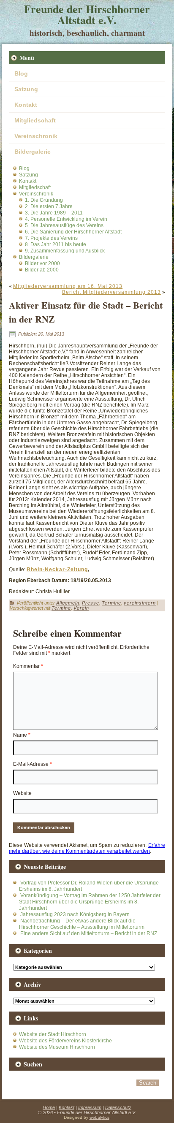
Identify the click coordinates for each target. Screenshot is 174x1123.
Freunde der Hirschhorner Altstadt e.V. (87, 14)
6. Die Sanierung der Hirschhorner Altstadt (73, 232)
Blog (21, 73)
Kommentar (28, 666)
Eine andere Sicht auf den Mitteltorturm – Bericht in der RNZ (88, 933)
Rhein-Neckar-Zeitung (57, 569)
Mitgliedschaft (35, 120)
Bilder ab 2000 (42, 270)
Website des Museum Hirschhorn (57, 1047)
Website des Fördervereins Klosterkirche (65, 1041)
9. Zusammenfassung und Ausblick (65, 251)
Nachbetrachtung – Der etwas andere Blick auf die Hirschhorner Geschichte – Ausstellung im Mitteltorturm (81, 924)
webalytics (99, 1117)
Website (22, 793)
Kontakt (25, 104)
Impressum (89, 1107)
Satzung (26, 89)
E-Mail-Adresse (32, 764)
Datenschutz (118, 1107)
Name (21, 735)
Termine (111, 602)
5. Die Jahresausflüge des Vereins (64, 225)
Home (49, 1107)
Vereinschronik (35, 136)
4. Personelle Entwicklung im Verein (66, 219)
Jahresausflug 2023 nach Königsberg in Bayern (75, 914)
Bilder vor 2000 (42, 263)
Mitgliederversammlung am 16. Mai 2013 (67, 286)
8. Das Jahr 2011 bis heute (55, 244)
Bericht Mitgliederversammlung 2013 (111, 292)
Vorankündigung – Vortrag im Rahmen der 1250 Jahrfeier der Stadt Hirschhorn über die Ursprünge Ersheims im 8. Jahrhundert (89, 901)
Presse (90, 602)
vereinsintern (140, 602)
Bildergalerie (32, 151)
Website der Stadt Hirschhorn (52, 1034)
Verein (81, 607)
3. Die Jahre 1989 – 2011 (54, 213)
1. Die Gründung (44, 200)
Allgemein (67, 602)
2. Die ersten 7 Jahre (49, 206)
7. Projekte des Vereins (51, 238)
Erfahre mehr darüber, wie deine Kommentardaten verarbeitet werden (87, 848)
